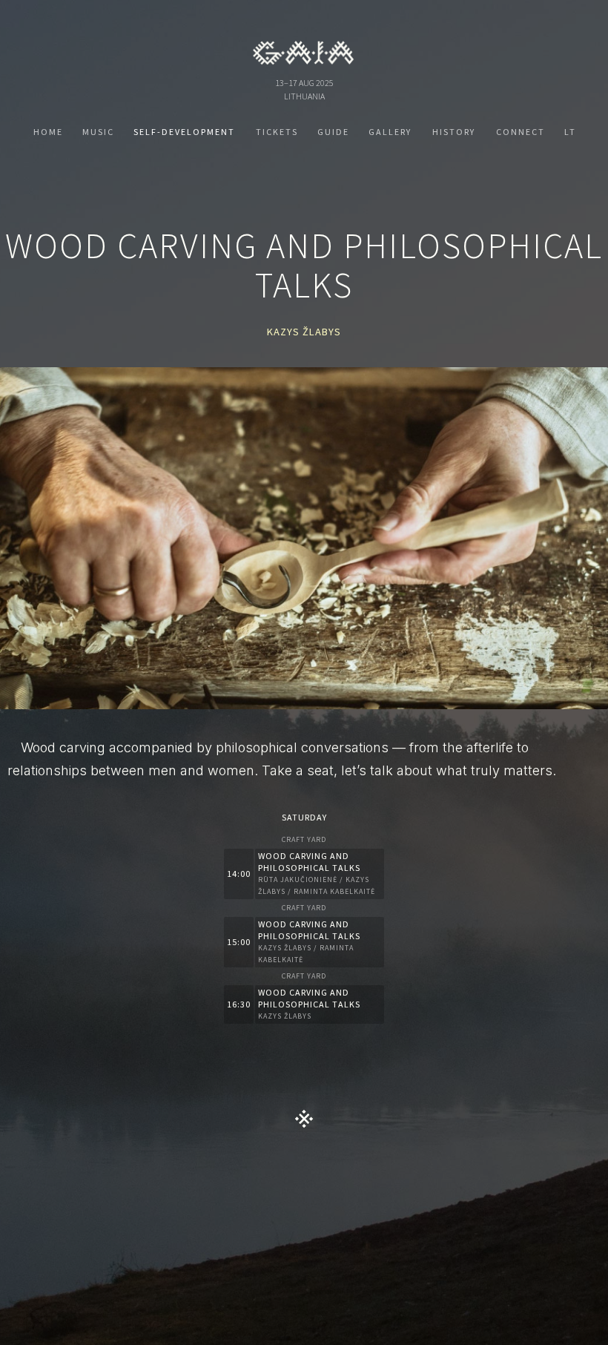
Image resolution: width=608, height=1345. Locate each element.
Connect (520, 131)
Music (98, 131)
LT (570, 131)
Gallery (390, 131)
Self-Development (184, 131)
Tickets (277, 131)
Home (48, 131)
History (453, 131)
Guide (333, 131)
